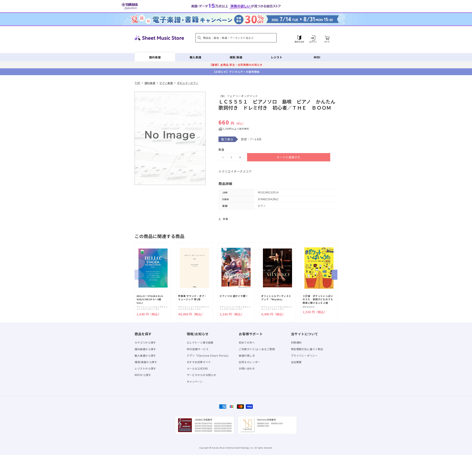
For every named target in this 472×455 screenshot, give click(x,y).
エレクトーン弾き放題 (200, 342)
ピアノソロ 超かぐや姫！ (234, 296)
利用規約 (296, 342)
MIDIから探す (143, 375)
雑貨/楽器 (236, 57)
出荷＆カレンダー (249, 362)
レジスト (276, 57)
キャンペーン (195, 381)
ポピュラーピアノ (187, 83)
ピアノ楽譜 (166, 83)
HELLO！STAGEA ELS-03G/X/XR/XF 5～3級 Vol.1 (150, 299)
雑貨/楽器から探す (146, 362)
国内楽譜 (155, 57)
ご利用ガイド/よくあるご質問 (257, 349)
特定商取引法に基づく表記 (307, 349)
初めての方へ (247, 342)
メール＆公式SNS (197, 368)
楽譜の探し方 (247, 355)
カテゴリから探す (145, 342)
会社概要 (296, 362)
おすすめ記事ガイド (199, 362)
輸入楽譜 (195, 57)
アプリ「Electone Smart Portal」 (208, 355)
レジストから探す (145, 368)
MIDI (317, 57)
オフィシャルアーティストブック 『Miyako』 (276, 297)
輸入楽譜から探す (145, 355)
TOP (137, 83)
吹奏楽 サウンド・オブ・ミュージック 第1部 (192, 297)
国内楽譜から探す (145, 349)
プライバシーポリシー (304, 355)
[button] (236, 37)
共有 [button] (225, 219)
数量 (221, 149)
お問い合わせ (247, 368)
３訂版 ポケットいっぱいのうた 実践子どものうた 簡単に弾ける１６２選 (319, 299)
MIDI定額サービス (198, 349)
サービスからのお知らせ (201, 375)
